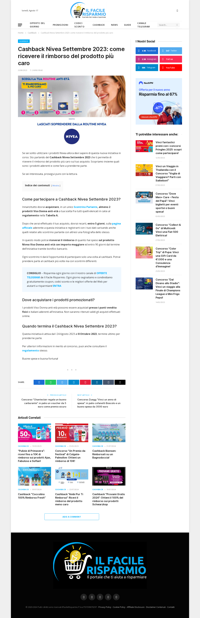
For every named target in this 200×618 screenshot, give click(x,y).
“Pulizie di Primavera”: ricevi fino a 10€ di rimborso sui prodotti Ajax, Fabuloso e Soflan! (34, 456)
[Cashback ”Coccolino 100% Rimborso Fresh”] (34, 476)
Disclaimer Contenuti (156, 607)
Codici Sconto (79, 25)
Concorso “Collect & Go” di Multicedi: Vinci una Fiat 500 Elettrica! (168, 230)
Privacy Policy (104, 607)
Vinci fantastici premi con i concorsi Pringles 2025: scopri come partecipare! (169, 148)
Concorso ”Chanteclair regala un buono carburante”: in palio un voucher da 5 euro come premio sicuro (43, 403)
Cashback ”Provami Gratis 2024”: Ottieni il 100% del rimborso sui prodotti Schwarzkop (108, 499)
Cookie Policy (119, 607)
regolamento (30, 350)
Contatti (171, 607)
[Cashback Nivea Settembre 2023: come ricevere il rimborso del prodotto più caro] (71, 111)
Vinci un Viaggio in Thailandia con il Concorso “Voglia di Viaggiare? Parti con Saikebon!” (168, 173)
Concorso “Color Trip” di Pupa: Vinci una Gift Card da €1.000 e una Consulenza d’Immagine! (167, 257)
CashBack (99, 24)
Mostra (55, 185)
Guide (127, 24)
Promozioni (60, 24)
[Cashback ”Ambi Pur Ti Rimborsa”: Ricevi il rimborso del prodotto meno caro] (71, 476)
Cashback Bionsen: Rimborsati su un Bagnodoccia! (104, 454)
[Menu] (20, 24)
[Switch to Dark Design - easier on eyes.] (177, 10)
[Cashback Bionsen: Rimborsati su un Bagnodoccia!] (108, 433)
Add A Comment (71, 516)
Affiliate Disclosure (136, 607)
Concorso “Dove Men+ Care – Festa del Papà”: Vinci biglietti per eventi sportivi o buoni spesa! (167, 202)
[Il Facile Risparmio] (100, 10)
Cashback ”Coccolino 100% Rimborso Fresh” (32, 496)
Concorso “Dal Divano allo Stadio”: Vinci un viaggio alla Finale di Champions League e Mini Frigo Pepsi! (168, 288)
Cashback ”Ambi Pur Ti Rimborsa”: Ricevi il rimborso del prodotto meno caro (69, 499)
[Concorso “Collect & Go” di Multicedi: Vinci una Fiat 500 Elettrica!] (144, 229)
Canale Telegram (143, 25)
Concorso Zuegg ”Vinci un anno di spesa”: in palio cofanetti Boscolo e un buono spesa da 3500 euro (98, 403)
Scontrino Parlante (85, 207)
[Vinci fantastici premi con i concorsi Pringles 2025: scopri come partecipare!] (144, 146)
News (114, 24)
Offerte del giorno (37, 25)
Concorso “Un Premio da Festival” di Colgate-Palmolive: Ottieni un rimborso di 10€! (70, 456)
